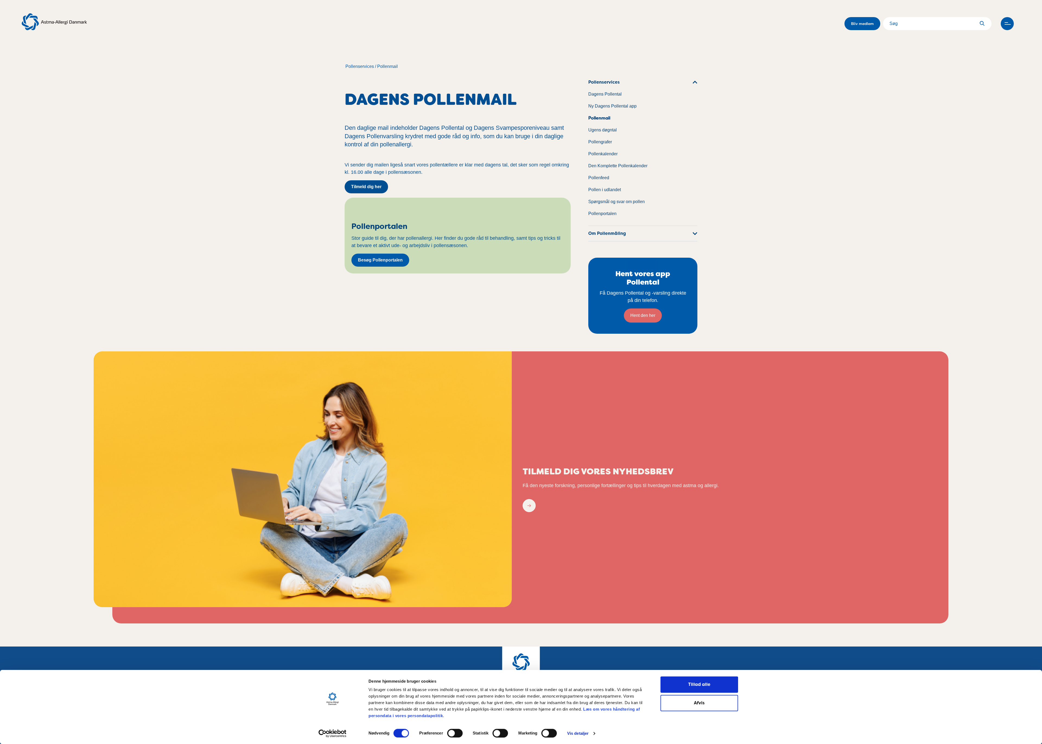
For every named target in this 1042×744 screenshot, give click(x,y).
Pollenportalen (602, 213)
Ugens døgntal (602, 130)
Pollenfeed (598, 177)
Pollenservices (359, 66)
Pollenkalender (603, 154)
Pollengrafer (600, 142)
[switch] (455, 733)
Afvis (699, 703)
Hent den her (642, 315)
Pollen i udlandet (604, 189)
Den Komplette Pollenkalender (617, 165)
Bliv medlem (862, 23)
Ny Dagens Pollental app (612, 106)
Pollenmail (387, 66)
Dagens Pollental (605, 94)
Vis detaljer (578, 733)
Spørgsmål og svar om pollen (616, 201)
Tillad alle (699, 684)
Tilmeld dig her (366, 186)
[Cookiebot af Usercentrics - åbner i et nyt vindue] (332, 733)
